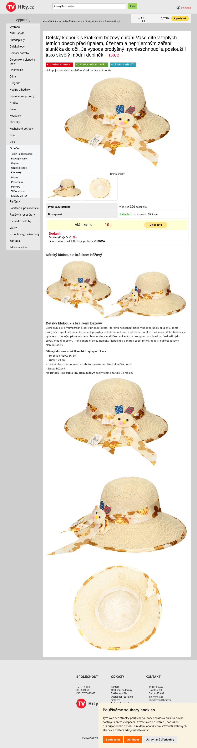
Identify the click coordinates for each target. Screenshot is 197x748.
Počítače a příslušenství (24, 208)
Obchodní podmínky (121, 690)
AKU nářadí (17, 33)
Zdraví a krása (18, 247)
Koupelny (15, 115)
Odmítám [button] (133, 739)
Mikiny (14, 177)
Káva (13, 109)
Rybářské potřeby (20, 221)
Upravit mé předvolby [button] (160, 739)
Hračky (14, 102)
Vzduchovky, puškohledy (24, 234)
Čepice (15, 163)
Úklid (13, 141)
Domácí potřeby (19, 53)
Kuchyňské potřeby (21, 128)
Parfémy (15, 201)
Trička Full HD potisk (22, 153)
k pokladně (180, 18)
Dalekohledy (17, 46)
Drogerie (15, 83)
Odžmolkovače (19, 167)
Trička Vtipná (18, 191)
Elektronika (16, 70)
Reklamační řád (119, 693)
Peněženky (17, 181)
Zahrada (15, 241)
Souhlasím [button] (113, 739)
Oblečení (65, 21)
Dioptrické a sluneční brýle (22, 61)
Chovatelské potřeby (22, 96)
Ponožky (15, 186)
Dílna (13, 76)
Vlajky (13, 227)
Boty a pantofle (19, 158)
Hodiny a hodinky (20, 89)
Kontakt (115, 686)
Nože (13, 135)
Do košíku (155, 224)
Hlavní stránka (50, 21)
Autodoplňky (17, 40)
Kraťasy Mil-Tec (19, 195)
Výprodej (23, 20)
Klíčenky (15, 122)
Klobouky (77, 21)
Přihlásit (186, 8)
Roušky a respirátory (22, 214)
